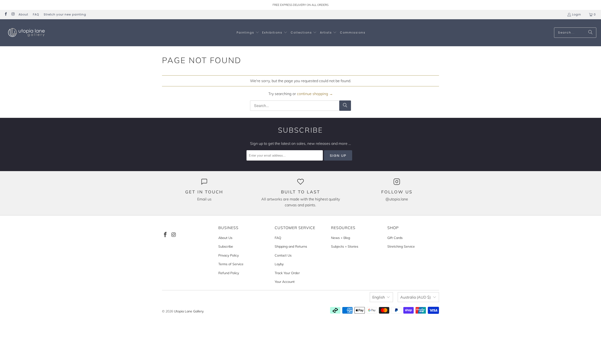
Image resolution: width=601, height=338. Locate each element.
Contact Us (283, 255)
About (23, 14)
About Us (225, 238)
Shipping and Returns (291, 246)
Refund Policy (228, 273)
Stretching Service (401, 246)
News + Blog (340, 238)
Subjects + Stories (344, 246)
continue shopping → (315, 93)
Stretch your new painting (65, 14)
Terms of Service (230, 264)
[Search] (590, 32)
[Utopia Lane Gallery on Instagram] (13, 14)
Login (576, 14)
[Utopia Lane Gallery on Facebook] (6, 14)
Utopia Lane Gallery (188, 311)
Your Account (285, 282)
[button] (248, 33)
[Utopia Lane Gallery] (26, 33)
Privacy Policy (228, 255)
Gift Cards (395, 238)
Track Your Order (287, 273)
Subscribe (225, 246)
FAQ (36, 14)
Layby (279, 264)
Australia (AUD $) (415, 297)
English (378, 297)
